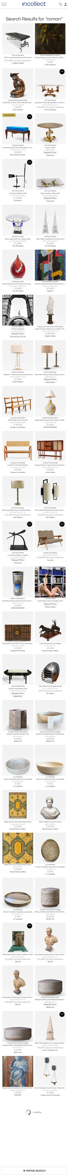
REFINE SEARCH (36, 1170)
